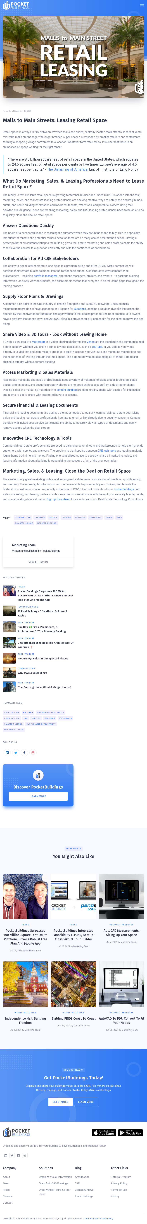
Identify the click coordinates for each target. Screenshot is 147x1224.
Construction (12, 718)
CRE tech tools (107, 450)
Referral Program (121, 1177)
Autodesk (80, 309)
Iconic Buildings (84, 1196)
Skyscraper (65, 718)
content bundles (67, 389)
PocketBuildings (123, 489)
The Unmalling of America (67, 169)
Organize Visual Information (55, 1177)
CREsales (40, 517)
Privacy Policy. (106, 1218)
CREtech (53, 517)
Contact (7, 1202)
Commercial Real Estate (50, 712)
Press (6, 1189)
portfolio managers (46, 276)
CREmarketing (23, 517)
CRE (26, 718)
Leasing (66, 517)
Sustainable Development (41, 724)
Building (28, 712)
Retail (109, 517)
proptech (80, 517)
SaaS (119, 517)
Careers (7, 1196)
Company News (84, 1189)
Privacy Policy (119, 1183)
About (6, 1177)
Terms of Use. (92, 1218)
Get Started (60, 1101)
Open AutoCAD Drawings (53, 1183)
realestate (95, 517)
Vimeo (91, 342)
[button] (142, 6)
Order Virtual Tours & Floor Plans (54, 1192)
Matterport (38, 342)
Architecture (11, 712)
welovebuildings (46, 523)
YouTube (97, 347)
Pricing (115, 1196)
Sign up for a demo (58, 499)
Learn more (38, 796)
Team (6, 1183)
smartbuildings (24, 523)
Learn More (85, 1101)
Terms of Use (119, 1189)
